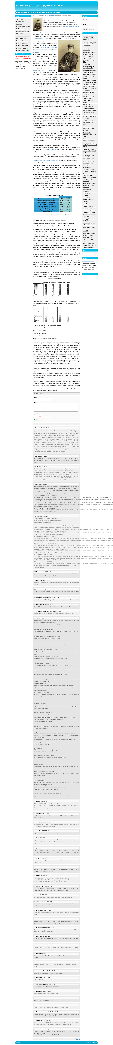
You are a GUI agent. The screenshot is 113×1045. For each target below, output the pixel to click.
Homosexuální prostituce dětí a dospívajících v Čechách (89, 229)
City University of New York (49, 149)
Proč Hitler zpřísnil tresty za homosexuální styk (89, 53)
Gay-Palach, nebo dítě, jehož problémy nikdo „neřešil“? (88, 122)
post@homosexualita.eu (88, 261)
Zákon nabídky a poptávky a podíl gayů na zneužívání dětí (89, 171)
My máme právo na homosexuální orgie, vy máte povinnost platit (88, 66)
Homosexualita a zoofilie (22, 36)
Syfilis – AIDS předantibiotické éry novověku (88, 199)
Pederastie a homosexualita (86, 48)
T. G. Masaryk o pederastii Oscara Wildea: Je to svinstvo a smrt (89, 43)
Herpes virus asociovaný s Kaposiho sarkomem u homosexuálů (89, 185)
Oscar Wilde (19, 33)
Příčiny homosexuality (22, 48)
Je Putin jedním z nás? (88, 161)
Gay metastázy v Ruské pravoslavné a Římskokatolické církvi (89, 156)
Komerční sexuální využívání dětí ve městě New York (47, 160)
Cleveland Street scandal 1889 (71, 26)
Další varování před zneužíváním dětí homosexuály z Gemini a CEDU (89, 59)
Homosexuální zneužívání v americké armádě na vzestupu (89, 76)
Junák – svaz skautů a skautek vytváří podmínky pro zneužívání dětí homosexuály (89, 178)
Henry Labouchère (37, 32)
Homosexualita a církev (22, 41)
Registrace (91, 29)
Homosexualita (20, 21)
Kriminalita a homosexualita (23, 50)
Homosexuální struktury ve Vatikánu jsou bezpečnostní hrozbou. (90, 144)
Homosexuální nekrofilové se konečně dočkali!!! (89, 234)
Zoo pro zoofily (86, 216)
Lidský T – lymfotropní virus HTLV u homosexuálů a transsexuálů (89, 88)
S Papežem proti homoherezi (87, 194)
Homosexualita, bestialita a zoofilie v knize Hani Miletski (89, 239)
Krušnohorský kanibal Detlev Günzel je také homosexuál (88, 37)
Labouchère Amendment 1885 (40, 38)
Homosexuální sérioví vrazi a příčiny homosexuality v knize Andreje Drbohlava (89, 82)
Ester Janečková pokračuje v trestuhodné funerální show (89, 112)
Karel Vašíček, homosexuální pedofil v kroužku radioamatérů (88, 106)
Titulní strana (19, 19)
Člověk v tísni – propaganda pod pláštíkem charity (89, 134)
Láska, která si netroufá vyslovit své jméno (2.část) (89, 213)
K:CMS (92, 1042)
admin (42, 15)
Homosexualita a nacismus (23, 26)
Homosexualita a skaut (22, 43)
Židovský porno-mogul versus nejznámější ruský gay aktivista (89, 150)
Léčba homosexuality (21, 38)
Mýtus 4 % (85, 204)
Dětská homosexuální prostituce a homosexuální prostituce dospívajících (89, 245)
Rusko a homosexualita (22, 45)
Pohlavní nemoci (20, 29)
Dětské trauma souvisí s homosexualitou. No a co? (89, 139)
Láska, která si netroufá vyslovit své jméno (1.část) (89, 224)
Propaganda (19, 24)
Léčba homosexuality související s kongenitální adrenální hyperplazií (89, 208)
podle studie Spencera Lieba (45, 86)
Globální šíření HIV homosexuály (87, 190)
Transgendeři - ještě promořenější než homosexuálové (88, 165)
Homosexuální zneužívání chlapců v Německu (89, 71)
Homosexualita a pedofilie (22, 31)
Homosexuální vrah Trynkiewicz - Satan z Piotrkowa (88, 128)
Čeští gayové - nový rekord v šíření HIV (89, 117)
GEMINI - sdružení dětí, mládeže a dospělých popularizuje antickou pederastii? (89, 99)
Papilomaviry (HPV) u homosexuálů (88, 93)
